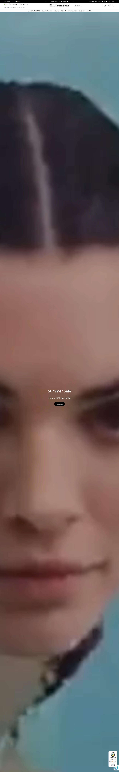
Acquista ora (59, 404)
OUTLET (81, 11)
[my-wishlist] (109, 5)
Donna (22, 4)
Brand (89, 11)
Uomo (27, 4)
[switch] (113, 765)
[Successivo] (73, 1)
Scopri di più (111, 1)
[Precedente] (45, 1)
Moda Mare (72, 11)
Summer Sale (47, 11)
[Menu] (116, 752)
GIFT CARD (6, 7)
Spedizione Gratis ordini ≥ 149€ (59, 1)
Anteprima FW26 (34, 11)
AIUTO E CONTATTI (21, 7)
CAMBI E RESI (13, 7)
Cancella (99, 6)
